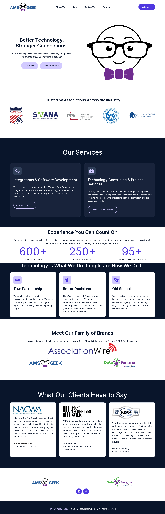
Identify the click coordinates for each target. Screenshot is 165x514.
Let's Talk (30, 66)
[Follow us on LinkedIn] (79, 491)
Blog (74, 7)
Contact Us (89, 7)
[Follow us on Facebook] (86, 491)
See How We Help (51, 66)
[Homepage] (23, 7)
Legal (66, 509)
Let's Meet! (147, 7)
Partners (106, 7)
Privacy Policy (55, 509)
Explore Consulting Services (102, 209)
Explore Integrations (24, 205)
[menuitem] (61, 6)
